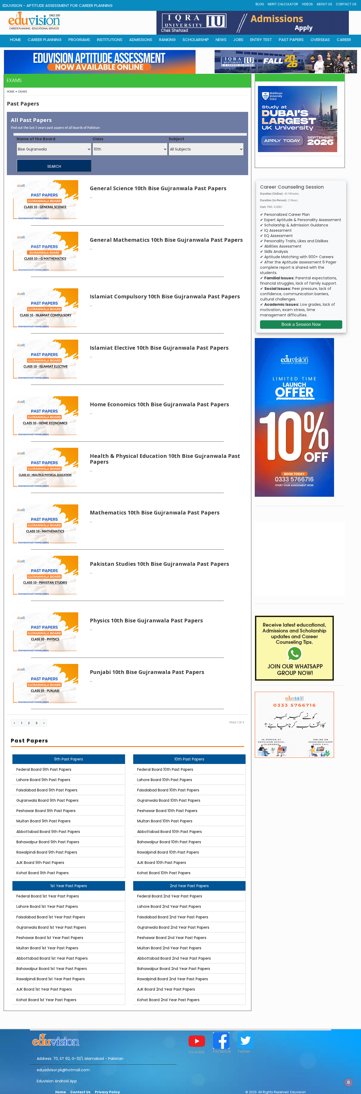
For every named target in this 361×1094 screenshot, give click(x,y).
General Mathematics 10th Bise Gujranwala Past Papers (166, 239)
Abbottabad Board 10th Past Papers (169, 831)
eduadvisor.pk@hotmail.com (63, 1070)
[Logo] (103, 1039)
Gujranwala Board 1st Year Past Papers (51, 927)
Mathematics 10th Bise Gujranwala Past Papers (155, 512)
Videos (307, 4)
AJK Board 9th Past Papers (40, 862)
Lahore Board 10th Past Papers (164, 779)
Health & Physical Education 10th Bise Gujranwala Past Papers (165, 458)
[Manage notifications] (348, 1082)
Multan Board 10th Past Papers (164, 821)
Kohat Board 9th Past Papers (42, 873)
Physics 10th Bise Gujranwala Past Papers (146, 620)
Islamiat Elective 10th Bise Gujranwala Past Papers (159, 347)
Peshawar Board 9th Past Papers (46, 810)
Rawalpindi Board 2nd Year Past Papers (172, 979)
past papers (291, 39)
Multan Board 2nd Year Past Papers (169, 948)
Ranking (167, 39)
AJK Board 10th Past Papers (161, 862)
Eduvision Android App (57, 1081)
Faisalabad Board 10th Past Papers (168, 790)
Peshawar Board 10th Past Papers (167, 810)
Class (97, 139)
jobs (238, 39)
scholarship (196, 39)
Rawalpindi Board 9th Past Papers (46, 852)
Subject (176, 139)
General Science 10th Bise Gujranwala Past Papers (158, 188)
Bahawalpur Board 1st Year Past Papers (51, 968)
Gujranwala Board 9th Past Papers (47, 800)
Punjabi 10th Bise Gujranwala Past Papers (147, 672)
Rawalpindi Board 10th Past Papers (168, 852)
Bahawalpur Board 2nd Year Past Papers (173, 968)
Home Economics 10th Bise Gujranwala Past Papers (159, 404)
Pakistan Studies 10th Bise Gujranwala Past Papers (159, 563)
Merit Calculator (283, 4)
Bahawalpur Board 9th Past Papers (47, 842)
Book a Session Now (301, 324)
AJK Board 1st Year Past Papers (44, 989)
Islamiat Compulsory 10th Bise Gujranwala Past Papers (165, 296)
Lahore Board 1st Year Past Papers (47, 906)
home (15, 39)
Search (54, 166)
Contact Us (346, 4)
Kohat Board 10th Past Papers (164, 873)
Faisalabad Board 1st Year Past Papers (50, 917)
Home (10, 92)
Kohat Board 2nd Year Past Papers (168, 999)
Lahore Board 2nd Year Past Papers (169, 906)
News (221, 39)
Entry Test (261, 39)
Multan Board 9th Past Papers (43, 821)
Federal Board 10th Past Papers (165, 769)
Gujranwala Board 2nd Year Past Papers (173, 927)
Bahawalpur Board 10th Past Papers (169, 842)
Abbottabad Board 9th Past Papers (48, 831)
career (344, 39)
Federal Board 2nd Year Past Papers (169, 896)
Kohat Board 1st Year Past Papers (46, 999)
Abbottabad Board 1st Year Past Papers (52, 958)
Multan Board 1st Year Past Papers (47, 948)
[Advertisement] (300, 559)
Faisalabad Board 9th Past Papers (46, 790)
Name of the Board (36, 139)
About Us (324, 4)
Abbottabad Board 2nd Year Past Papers (174, 958)
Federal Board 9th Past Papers (43, 769)
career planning (45, 39)
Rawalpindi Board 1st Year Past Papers (50, 979)
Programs (79, 39)
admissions (140, 39)
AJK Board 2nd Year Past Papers (166, 989)
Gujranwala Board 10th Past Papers (168, 800)
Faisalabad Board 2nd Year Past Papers (172, 917)
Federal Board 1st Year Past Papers (47, 896)
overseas (320, 39)
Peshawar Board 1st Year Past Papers (49, 937)
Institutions (109, 39)
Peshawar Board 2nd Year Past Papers (171, 937)
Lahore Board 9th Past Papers (43, 779)
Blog (260, 4)
